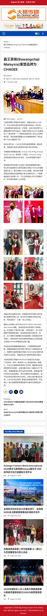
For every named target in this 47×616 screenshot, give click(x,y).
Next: (23, 412)
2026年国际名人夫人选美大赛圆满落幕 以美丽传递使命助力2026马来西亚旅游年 (23, 592)
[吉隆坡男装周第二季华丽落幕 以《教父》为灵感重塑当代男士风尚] (23, 532)
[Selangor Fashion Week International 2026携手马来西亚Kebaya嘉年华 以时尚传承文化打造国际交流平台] (23, 449)
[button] (3, 33)
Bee (5, 476)
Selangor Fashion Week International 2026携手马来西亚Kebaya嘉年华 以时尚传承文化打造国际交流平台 (23, 468)
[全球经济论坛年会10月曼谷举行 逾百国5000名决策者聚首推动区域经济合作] (23, 492)
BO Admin (8, 75)
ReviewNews (34, 610)
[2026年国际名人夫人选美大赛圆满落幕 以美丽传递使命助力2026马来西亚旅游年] (23, 572)
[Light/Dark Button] (37, 33)
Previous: (23, 402)
